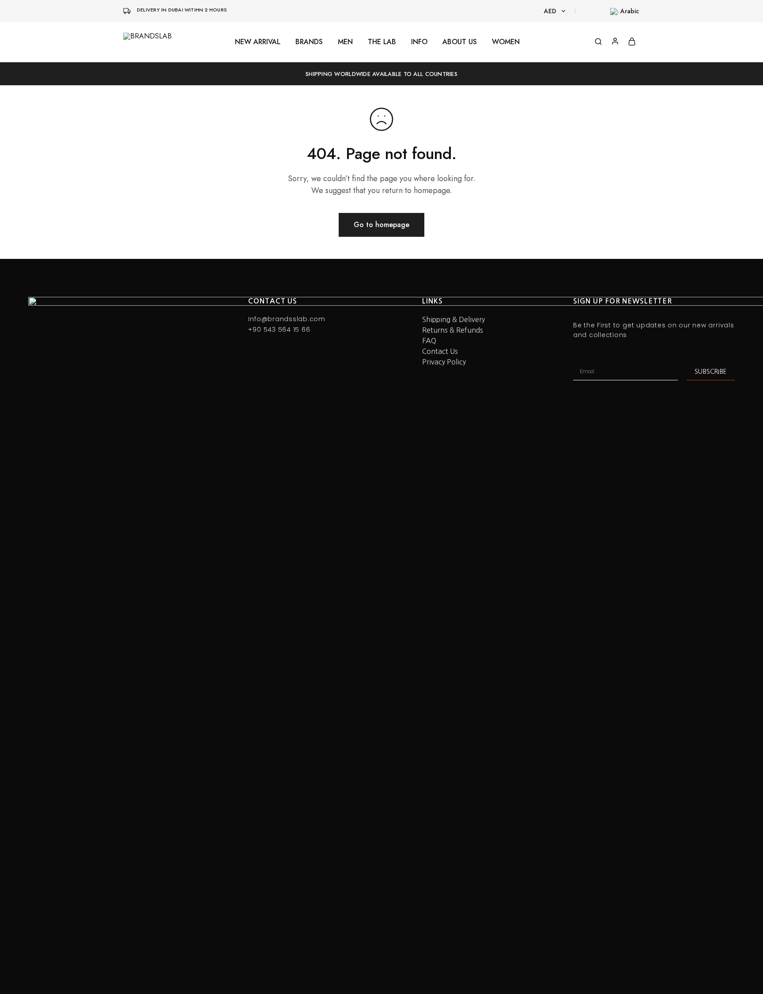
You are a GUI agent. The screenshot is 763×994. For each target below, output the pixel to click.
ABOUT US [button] (459, 42)
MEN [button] (345, 42)
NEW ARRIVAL (257, 42)
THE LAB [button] (382, 42)
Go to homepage (381, 225)
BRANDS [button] (309, 42)
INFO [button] (419, 42)
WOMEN (506, 42)
